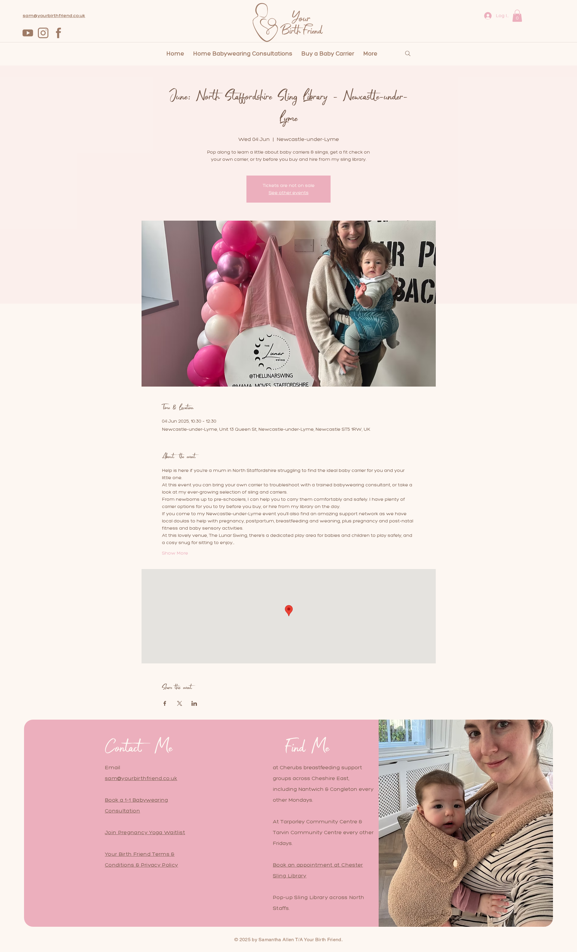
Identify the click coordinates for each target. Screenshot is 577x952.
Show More (175, 553)
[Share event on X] (179, 703)
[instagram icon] (43, 33)
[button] (517, 16)
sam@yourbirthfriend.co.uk (141, 778)
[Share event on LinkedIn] (194, 703)
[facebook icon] (58, 33)
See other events (289, 192)
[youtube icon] (28, 33)
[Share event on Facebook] (165, 703)
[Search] (407, 53)
